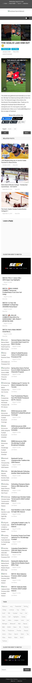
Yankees (4, 641)
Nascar (25, 623)
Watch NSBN (12, 3)
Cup (18, 610)
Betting (26, 606)
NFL (20, 627)
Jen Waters (14, 348)
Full (26, 613)
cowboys (11, 610)
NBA (3, 627)
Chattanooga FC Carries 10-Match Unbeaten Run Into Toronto (20, 385)
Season (26, 630)
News (15, 627)
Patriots (26, 627)
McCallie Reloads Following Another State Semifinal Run (20, 472)
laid (15, 129)
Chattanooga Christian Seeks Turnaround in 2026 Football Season (20, 499)
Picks (3, 630)
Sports (16, 634)
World (21, 637)
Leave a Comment (7, 54)
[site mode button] (27, 18)
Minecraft (12, 623)
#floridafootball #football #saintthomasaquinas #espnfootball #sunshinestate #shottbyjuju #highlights (6, 133)
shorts (4, 634)
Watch (10, 637)
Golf (9, 617)
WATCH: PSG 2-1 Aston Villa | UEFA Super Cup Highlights (11, 279)
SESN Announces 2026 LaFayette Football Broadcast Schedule (20, 428)
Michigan (4, 623)
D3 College (15, 49)
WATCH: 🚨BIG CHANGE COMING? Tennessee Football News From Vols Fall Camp (12, 291)
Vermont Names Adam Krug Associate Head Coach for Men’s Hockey (20, 342)
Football (15, 613)
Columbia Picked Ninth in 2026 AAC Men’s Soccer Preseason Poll (19, 550)
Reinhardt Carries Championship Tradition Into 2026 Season (20, 460)
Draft (3, 613)
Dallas (23, 610)
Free (21, 613)
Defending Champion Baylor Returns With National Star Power (20, 486)
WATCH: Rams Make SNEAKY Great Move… (11, 330)
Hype (3, 620)
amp (11, 606)
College (4, 610)
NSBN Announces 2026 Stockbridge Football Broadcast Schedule (18, 443)
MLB (19, 623)
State (22, 634)
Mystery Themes (22, 679)
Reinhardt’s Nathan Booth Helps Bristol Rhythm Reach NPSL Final (20, 563)
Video (3, 637)
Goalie (9, 129)
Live (28, 620)
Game (4, 617)
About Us (13, 681)
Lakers (9, 620)
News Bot (16, 51)
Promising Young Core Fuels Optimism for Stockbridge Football (20, 537)
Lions (22, 620)
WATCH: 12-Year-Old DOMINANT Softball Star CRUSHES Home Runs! (10, 305)
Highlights (16, 617)
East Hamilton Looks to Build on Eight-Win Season (20, 511)
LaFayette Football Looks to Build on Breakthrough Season (20, 524)
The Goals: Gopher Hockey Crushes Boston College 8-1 (13, 210)
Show (10, 634)
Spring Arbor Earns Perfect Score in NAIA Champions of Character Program (20, 370)
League (16, 620)
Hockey (23, 617)
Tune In (19, 3)
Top (27, 634)
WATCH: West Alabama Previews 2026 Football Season (18, 576)
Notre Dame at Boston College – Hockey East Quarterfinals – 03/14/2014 (14, 185)
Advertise (25, 3)
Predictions (11, 630)
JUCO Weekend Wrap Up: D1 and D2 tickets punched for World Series (13, 161)
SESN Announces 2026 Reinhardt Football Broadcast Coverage (20, 413)
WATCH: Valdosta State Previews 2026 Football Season (18, 589)
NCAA (9, 627)
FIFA (9, 613)
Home (5, 3)
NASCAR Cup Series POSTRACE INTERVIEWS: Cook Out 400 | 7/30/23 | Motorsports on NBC (28, 133)
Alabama (4, 606)
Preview (19, 630)
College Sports (6, 49)
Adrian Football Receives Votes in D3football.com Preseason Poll (19, 355)
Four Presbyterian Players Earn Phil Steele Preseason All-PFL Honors (20, 398)
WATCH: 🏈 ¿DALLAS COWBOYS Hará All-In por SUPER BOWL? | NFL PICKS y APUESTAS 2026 (11, 318)
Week (15, 637)
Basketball (18, 606)
